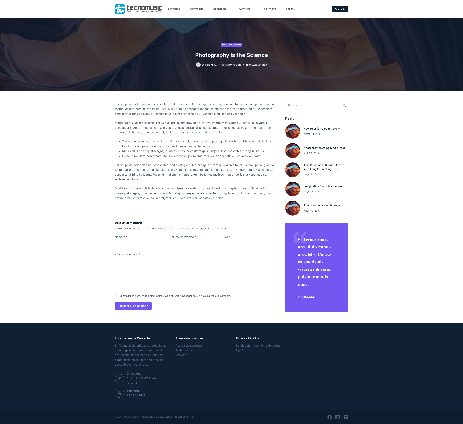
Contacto (340, 9)
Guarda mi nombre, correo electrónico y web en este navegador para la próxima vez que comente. (175, 295)
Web (227, 237)
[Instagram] (346, 417)
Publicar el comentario (133, 306)
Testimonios (183, 350)
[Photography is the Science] (292, 208)
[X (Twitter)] (337, 417)
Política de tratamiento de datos (258, 345)
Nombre (121, 237)
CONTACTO (270, 9)
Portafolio (196, 9)
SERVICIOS (174, 9)
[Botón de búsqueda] (344, 105)
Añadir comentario (127, 254)
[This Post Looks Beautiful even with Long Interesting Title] (292, 169)
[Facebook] (329, 417)
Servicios (181, 355)
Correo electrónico (183, 237)
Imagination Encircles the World (324, 186)
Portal (290, 9)
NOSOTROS (219, 9)
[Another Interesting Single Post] (292, 150)
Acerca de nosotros (188, 345)
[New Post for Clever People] (292, 131)
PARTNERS (244, 9)
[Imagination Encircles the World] (292, 189)
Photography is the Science (322, 205)
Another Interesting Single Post (324, 148)
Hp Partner (244, 350)
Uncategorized (231, 44)
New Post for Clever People (322, 128)
